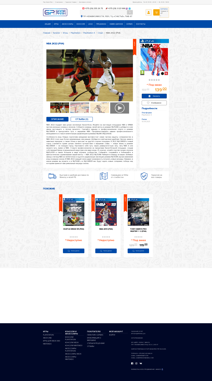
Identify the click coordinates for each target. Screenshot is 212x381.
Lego (90, 24)
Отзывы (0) (81, 119)
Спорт (100, 33)
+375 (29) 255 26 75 (94, 8)
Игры (56, 24)
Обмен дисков (116, 24)
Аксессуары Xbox (73, 354)
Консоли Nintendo (73, 345)
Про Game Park (48, 2)
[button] (154, 103)
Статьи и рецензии (95, 343)
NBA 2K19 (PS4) (106, 229)
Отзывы (90, 346)
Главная (46, 33)
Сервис (129, 24)
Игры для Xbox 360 (51, 341)
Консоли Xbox (72, 342)
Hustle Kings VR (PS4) (73, 229)
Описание (57, 119)
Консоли (81, 24)
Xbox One (47, 338)
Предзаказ (101, 24)
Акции (48, 24)
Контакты (140, 24)
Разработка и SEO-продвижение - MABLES (146, 369)
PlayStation (75, 33)
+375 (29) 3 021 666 (116, 8)
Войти (112, 335)
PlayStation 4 (89, 33)
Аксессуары (67, 24)
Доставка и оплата (85, 2)
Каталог (56, 33)
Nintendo (47, 344)
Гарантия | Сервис (71, 2)
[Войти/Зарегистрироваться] (149, 12)
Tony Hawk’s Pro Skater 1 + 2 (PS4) (138, 230)
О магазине (59, 2)
